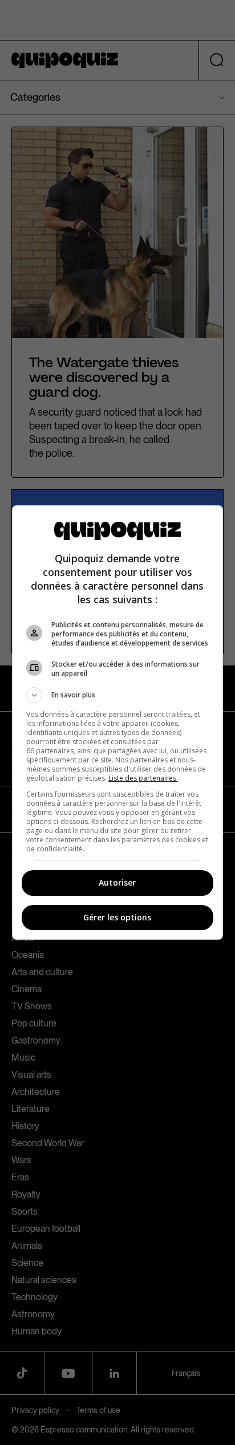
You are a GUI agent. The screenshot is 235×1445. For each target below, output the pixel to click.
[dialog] (118, 722)
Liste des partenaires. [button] (143, 778)
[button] (117, 695)
